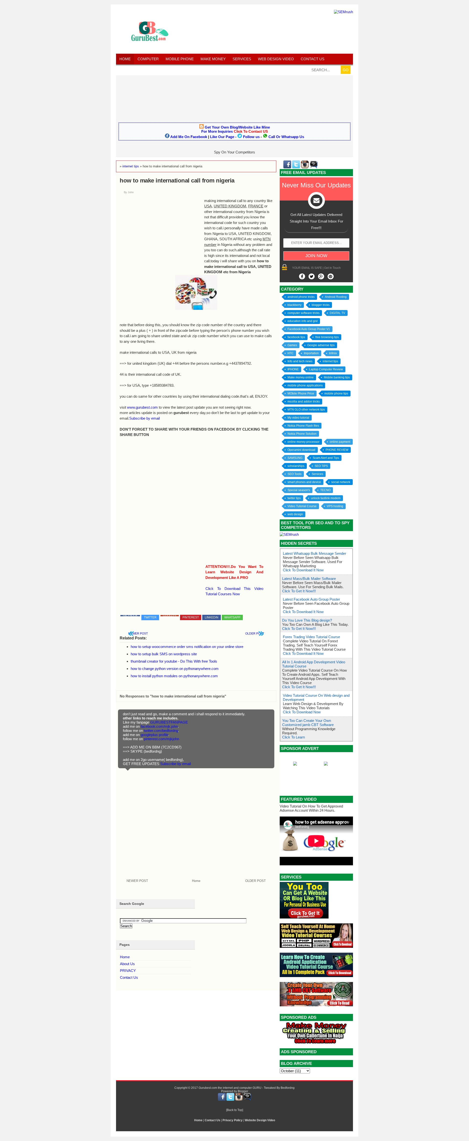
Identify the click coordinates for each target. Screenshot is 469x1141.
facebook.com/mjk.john (159, 726)
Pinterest (190, 617)
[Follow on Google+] (321, 276)
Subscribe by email (144, 418)
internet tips (330, 361)
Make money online (301, 377)
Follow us (251, 137)
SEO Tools (294, 474)
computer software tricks (304, 313)
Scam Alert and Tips (326, 458)
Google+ (169, 615)
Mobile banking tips (337, 377)
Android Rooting (336, 297)
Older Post (254, 633)
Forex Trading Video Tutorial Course (311, 637)
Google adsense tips (321, 345)
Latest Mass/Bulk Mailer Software (309, 578)
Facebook (130, 615)
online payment (340, 442)
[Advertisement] (234, 97)
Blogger (243, 1091)
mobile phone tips (336, 393)
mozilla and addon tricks (304, 401)
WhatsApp (232, 617)
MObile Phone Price (301, 393)
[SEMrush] (343, 12)
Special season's (299, 490)
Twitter (150, 617)
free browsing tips (327, 337)
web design (295, 514)
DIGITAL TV (337, 313)
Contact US (312, 59)
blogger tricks (321, 305)
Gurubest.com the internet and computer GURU (230, 1088)
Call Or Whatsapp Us (286, 137)
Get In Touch (332, 268)
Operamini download (301, 450)
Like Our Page (222, 137)
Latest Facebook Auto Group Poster (311, 599)
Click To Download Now (302, 712)
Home (125, 59)
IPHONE (293, 369)
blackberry (294, 305)
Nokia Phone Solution (302, 433)
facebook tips (296, 337)
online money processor (304, 442)
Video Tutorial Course (302, 506)
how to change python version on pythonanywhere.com (175, 668)
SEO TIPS (321, 466)
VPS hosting (335, 506)
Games (292, 345)
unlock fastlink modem (326, 498)
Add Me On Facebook (188, 137)
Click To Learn (293, 737)
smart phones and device (304, 482)
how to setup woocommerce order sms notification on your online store (187, 647)
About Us (127, 964)
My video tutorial (298, 417)
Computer (148, 59)
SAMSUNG (295, 458)
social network (340, 482)
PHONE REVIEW (337, 450)
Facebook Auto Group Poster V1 (309, 329)
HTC (291, 353)
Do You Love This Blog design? (307, 620)
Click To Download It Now (303, 570)
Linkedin (211, 617)
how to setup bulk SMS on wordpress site (164, 654)
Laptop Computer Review (326, 369)
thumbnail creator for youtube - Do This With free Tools (174, 661)
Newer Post (138, 633)
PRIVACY (128, 971)
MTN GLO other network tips (306, 409)
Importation (311, 353)
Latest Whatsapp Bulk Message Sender (314, 553)
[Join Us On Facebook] (302, 276)
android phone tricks (301, 297)
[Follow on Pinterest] (330, 276)
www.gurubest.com (142, 407)
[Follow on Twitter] (311, 276)
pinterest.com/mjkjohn (161, 739)
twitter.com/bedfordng (161, 730)
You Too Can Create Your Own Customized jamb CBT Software (308, 722)
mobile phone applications (305, 385)
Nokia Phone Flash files (303, 425)
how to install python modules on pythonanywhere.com (174, 676)
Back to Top (234, 1110)
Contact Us (129, 977)
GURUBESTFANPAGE (169, 722)
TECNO (325, 490)
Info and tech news (300, 361)
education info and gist (303, 321)
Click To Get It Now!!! (299, 591)
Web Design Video (276, 59)
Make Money (213, 59)
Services (242, 59)
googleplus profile (154, 735)
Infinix (333, 353)
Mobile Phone (180, 59)
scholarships (296, 466)
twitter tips (294, 498)
